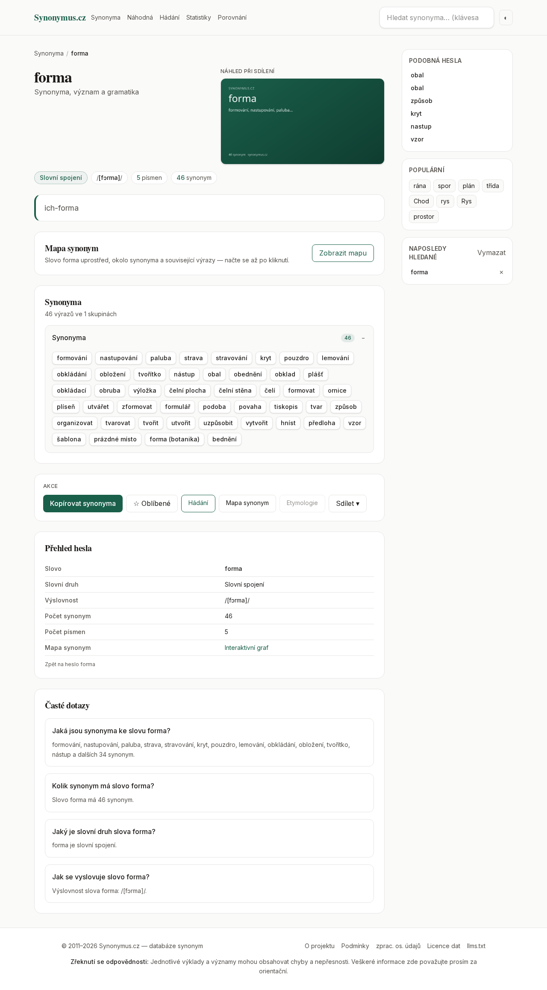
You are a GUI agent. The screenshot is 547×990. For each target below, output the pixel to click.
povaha (250, 406)
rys (445, 201)
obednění (248, 374)
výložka (144, 390)
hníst (288, 422)
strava (193, 357)
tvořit (151, 422)
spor (444, 185)
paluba (160, 357)
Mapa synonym (247, 502)
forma (419, 272)
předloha (322, 422)
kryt (265, 357)
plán (469, 185)
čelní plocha (187, 390)
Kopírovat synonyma (83, 503)
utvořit (181, 422)
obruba (110, 390)
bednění (224, 439)
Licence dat (443, 945)
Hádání (169, 17)
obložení (113, 374)
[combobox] (436, 17)
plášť (315, 374)
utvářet (98, 406)
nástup (184, 374)
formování (72, 357)
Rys (467, 201)
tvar (316, 406)
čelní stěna (235, 390)
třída (493, 185)
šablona (69, 439)
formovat (301, 390)
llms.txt (476, 945)
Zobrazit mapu (343, 253)
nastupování (119, 357)
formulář (177, 406)
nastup (421, 126)
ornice (337, 390)
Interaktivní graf (246, 647)
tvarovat (118, 422)
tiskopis (286, 406)
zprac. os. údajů (398, 945)
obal (214, 374)
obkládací (71, 390)
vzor (354, 422)
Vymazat (491, 252)
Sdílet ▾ (347, 503)
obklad (285, 374)
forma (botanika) (175, 439)
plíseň (66, 406)
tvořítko (149, 374)
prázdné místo (115, 439)
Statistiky (198, 17)
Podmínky (355, 945)
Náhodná (140, 17)
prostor (424, 216)
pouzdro (296, 357)
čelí (270, 390)
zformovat (137, 406)
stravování (231, 357)
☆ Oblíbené (152, 503)
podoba (214, 406)
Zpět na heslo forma (70, 664)
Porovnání (232, 17)
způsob (346, 406)
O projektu (320, 945)
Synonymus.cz (60, 18)
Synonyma (106, 17)
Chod (421, 201)
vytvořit (257, 422)
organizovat (75, 422)
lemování (335, 357)
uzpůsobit (218, 422)
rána (420, 185)
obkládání (72, 374)
